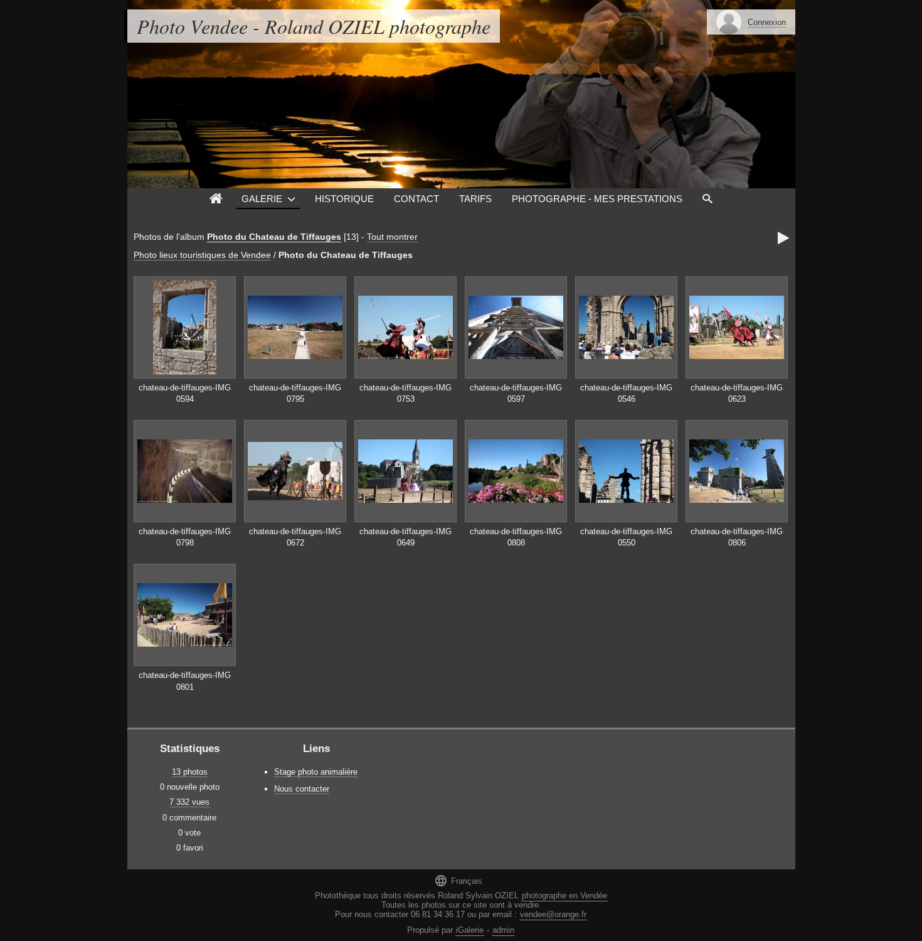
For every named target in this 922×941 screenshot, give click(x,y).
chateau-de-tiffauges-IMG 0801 (185, 681)
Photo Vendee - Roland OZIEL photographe (313, 26)
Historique (344, 198)
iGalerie (470, 930)
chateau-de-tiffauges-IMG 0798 (185, 537)
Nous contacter (301, 788)
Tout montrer (392, 237)
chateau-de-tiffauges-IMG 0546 (626, 393)
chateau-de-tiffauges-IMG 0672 (295, 537)
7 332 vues (189, 802)
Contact (416, 198)
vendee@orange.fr (553, 914)
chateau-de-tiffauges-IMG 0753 (405, 393)
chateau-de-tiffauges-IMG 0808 (516, 537)
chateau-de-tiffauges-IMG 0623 (737, 393)
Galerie (261, 198)
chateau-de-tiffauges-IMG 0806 (737, 537)
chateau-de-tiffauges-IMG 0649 (405, 537)
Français (458, 880)
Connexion (767, 22)
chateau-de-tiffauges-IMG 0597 (516, 393)
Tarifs (475, 198)
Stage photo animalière (316, 772)
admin (503, 930)
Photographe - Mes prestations (597, 198)
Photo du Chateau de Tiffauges (274, 237)
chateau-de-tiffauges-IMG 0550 (626, 537)
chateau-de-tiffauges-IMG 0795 (295, 393)
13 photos (190, 772)
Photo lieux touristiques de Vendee (202, 255)
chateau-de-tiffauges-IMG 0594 (185, 393)
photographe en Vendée (564, 895)
